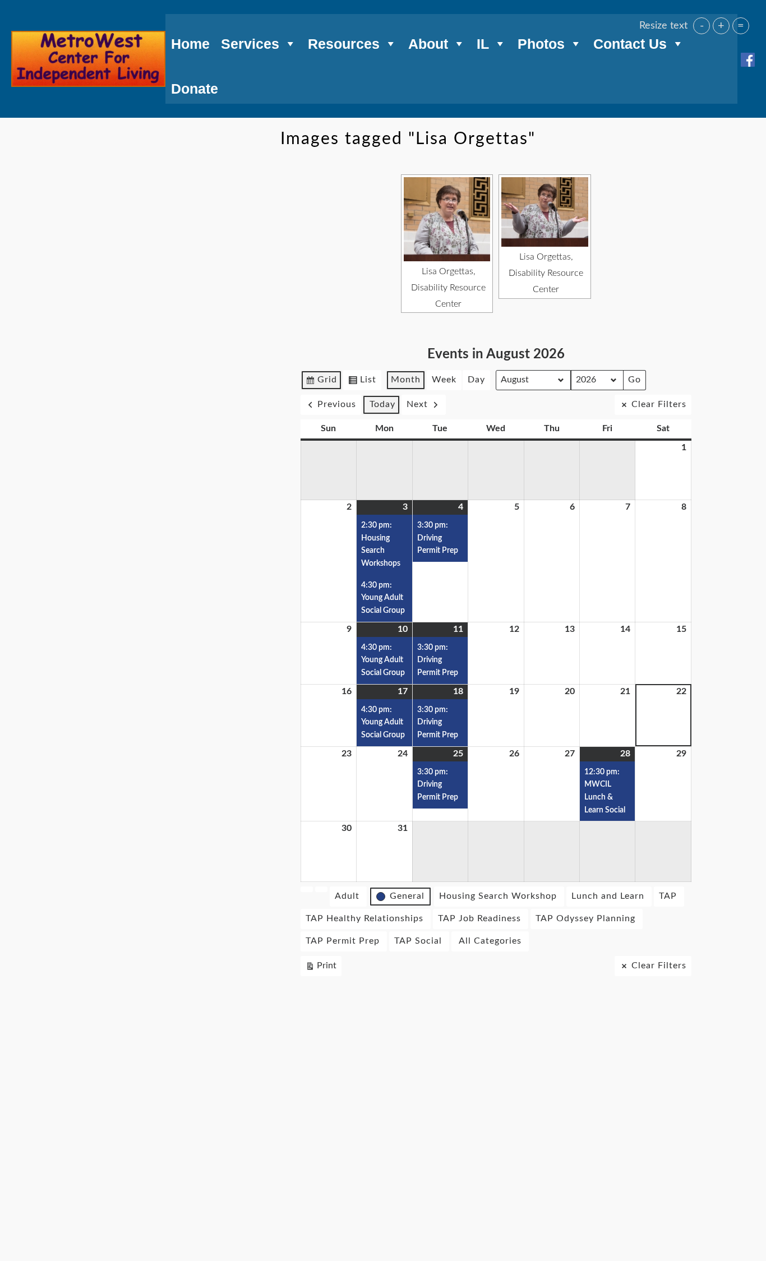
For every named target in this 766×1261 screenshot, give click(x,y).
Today (382, 404)
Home (190, 42)
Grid (321, 382)
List (362, 382)
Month (406, 379)
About (428, 42)
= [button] (740, 25)
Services (250, 42)
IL (483, 42)
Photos (541, 42)
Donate (194, 87)
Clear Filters (658, 404)
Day (476, 379)
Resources (344, 42)
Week (444, 379)
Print (320, 968)
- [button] (702, 25)
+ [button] (721, 25)
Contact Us (630, 42)
